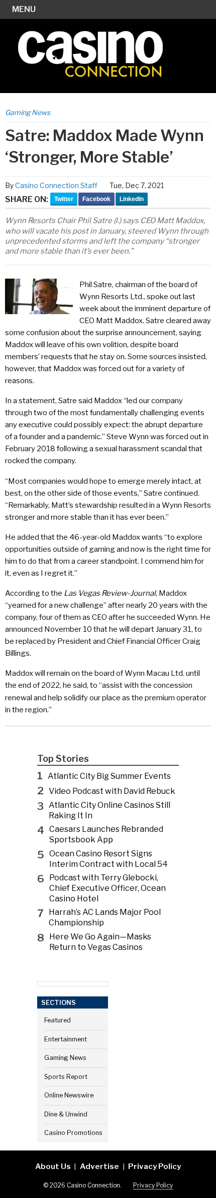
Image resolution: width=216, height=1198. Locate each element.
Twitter (63, 199)
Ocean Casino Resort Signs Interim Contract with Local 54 (108, 859)
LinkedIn (132, 199)
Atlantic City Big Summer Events (109, 776)
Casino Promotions (73, 1132)
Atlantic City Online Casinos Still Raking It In (109, 810)
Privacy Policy (154, 1166)
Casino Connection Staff (56, 185)
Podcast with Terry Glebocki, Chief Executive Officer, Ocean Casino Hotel (107, 888)
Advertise (99, 1166)
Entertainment (65, 1039)
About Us (53, 1166)
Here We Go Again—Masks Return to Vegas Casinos (100, 942)
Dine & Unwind (65, 1114)
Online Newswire (68, 1095)
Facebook (96, 199)
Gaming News (27, 112)
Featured (57, 1020)
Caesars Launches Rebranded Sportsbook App (106, 834)
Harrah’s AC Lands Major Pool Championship (105, 917)
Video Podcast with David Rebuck (112, 791)
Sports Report (65, 1076)
